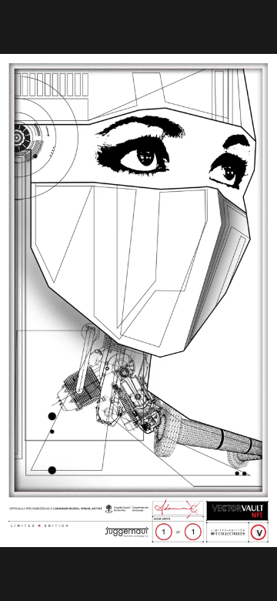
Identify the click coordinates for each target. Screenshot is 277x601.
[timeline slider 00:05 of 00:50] (138, 517)
